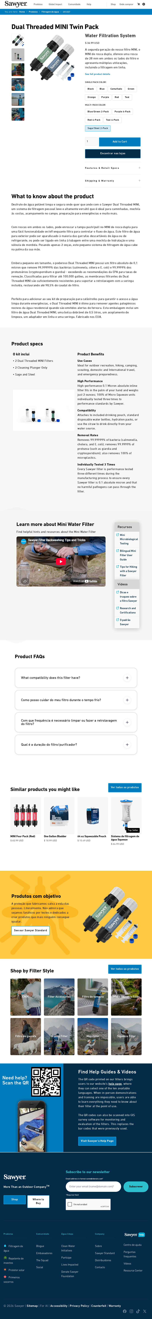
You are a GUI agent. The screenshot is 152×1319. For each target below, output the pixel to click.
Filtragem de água (50, 12)
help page (115, 1083)
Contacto (100, 1267)
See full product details (97, 74)
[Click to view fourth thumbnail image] (17, 84)
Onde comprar (126, 4)
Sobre (98, 1246)
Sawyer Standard (105, 1253)
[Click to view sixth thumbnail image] (17, 114)
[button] (39, 4)
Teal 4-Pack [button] (112, 120)
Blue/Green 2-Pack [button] (98, 112)
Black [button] (91, 89)
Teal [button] (127, 97)
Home (22, 12)
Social (39, 1267)
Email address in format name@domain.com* (84, 1179)
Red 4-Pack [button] (94, 120)
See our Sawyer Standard (30, 930)
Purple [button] (105, 97)
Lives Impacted (69, 1265)
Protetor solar (16, 1270)
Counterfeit (98, 1306)
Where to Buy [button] (38, 1201)
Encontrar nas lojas (112, 153)
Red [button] (117, 97)
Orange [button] (92, 97)
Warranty (115, 1306)
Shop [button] (14, 1199)
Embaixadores (44, 1253)
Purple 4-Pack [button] (122, 112)
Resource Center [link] (133, 1271)
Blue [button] (102, 89)
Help (89, 4)
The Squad (42, 1260)
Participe (66, 1258)
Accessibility (58, 1306)
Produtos (33, 12)
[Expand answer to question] (127, 677)
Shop (113, 4)
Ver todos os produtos (125, 787)
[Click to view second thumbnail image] (17, 54)
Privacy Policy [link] (79, 1306)
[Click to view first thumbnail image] (17, 40)
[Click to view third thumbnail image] (17, 69)
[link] (16, 4)
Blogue (40, 1246)
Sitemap (32, 1306)
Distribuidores (103, 1260)
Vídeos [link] (127, 1264)
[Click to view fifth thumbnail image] (17, 99)
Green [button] (131, 89)
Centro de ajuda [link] (132, 1245)
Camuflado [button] (116, 89)
